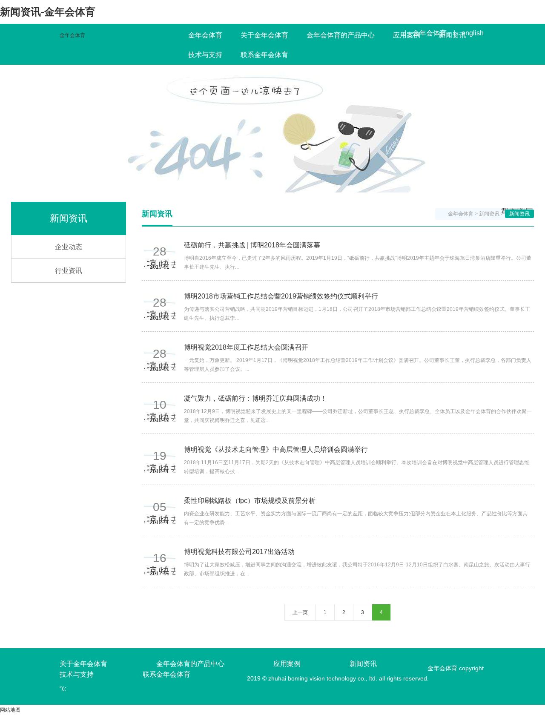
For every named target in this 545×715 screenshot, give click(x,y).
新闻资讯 (452, 35)
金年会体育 (72, 35)
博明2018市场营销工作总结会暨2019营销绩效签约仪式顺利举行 (281, 296)
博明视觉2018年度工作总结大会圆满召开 (246, 347)
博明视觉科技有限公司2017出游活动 (239, 551)
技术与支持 (205, 54)
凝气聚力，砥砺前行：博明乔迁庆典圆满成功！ (255, 398)
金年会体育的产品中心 (341, 35)
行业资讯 (68, 270)
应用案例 (406, 35)
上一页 (300, 612)
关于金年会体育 (264, 35)
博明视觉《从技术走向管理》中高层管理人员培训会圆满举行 (276, 449)
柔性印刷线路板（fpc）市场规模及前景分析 (250, 500)
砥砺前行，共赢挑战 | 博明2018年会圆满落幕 (252, 245)
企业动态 (68, 246)
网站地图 (10, 710)
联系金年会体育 (264, 54)
